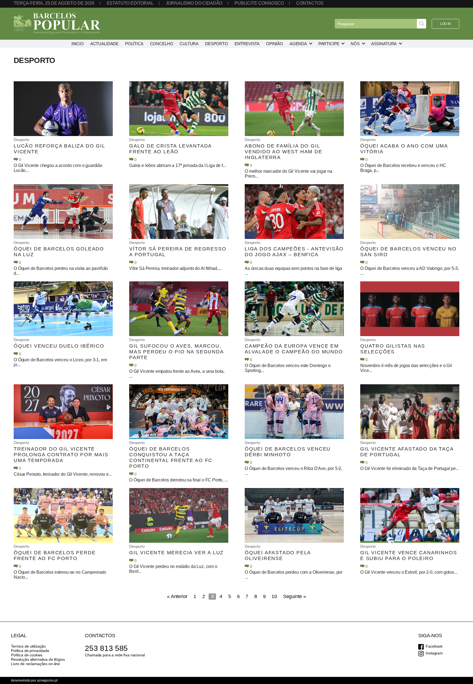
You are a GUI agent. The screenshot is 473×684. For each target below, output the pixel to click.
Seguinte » (294, 596)
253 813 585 (106, 648)
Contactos (310, 3)
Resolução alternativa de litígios (38, 659)
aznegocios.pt (47, 680)
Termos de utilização (28, 646)
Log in (445, 24)
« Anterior (177, 596)
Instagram (434, 653)
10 (274, 596)
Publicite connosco (259, 3)
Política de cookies (26, 655)
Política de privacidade (30, 650)
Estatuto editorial (130, 3)
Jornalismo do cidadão (194, 3)
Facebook (434, 646)
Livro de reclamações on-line (35, 664)
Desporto (21, 139)
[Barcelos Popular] (57, 23)
